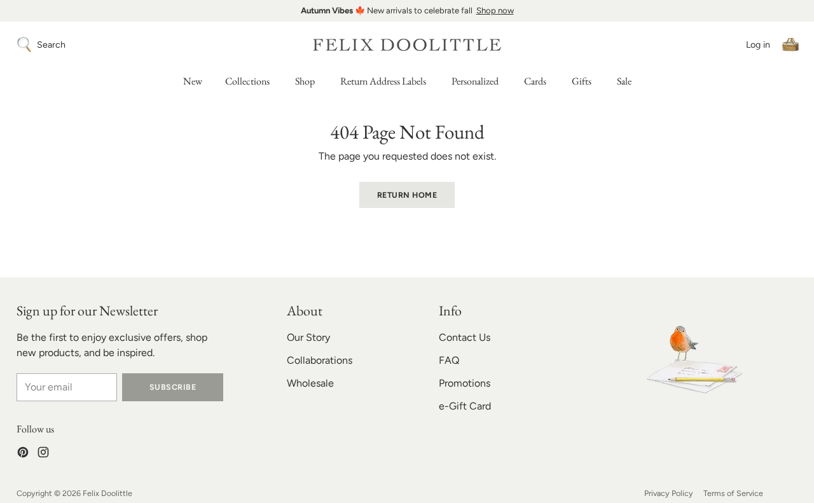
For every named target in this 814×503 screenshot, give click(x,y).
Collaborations (319, 360)
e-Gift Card (465, 406)
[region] (407, 11)
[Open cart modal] (790, 44)
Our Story (308, 337)
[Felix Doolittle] (407, 45)
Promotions (464, 383)
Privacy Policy (668, 493)
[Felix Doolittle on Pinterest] (23, 454)
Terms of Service (733, 493)
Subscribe (172, 387)
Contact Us (464, 337)
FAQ (449, 360)
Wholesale (310, 383)
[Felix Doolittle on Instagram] (43, 454)
